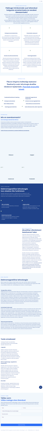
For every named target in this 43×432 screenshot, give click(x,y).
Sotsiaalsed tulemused (6, 307)
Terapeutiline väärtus (6, 290)
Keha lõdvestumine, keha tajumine (33, 107)
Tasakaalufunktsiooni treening (11, 97)
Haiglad (32, 155)
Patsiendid (32, 179)
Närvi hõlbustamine (9, 103)
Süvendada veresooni (32, 33)
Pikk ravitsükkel (5, 204)
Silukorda (37, 430)
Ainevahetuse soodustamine (33, 103)
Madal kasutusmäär (7, 215)
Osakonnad (11, 179)
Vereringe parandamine (11, 107)
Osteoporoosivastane (9, 101)
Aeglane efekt (26, 204)
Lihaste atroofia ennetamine (11, 55)
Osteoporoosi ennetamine (11, 33)
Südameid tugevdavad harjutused (31, 98)
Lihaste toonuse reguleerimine (32, 101)
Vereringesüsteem (32, 55)
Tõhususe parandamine (7, 321)
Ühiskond (11, 155)
